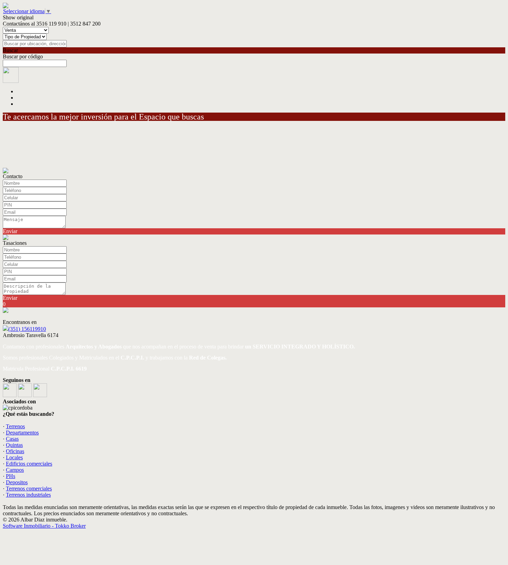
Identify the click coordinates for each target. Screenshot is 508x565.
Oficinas (15, 451)
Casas (12, 439)
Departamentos (22, 432)
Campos (15, 470)
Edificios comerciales (29, 464)
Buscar (10, 50)
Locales (14, 457)
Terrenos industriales (28, 495)
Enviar (10, 231)
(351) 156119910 (27, 329)
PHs (10, 476)
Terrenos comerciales (29, 488)
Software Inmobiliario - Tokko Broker (44, 526)
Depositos (17, 482)
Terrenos (15, 426)
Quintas (14, 445)
